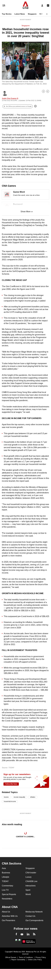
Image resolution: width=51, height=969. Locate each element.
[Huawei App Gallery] (29, 941)
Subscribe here (11, 784)
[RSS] (34, 934)
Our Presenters (8, 920)
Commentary (7, 886)
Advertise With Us (10, 916)
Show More (26, 211)
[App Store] (20, 941)
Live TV (5, 890)
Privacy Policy (41, 957)
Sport (28, 890)
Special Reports (9, 894)
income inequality (19, 797)
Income (6, 797)
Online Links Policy (35, 960)
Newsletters (7, 899)
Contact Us (30, 916)
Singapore (32, 14)
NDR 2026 (43, 14)
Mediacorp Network (34, 912)
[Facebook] (16, 934)
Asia (4, 868)
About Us (6, 912)
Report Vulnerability (18, 960)
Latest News (19, 14)
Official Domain (10, 957)
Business (6, 873)
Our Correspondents (34, 920)
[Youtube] (22, 934)
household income (10, 801)
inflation (32, 797)
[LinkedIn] (28, 934)
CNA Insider (31, 873)
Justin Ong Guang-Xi (10, 98)
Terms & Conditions (26, 957)
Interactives (31, 886)
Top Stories (7, 14)
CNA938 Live (31, 881)
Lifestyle (5, 877)
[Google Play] (16, 941)
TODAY (5, 881)
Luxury (28, 877)
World (28, 894)
